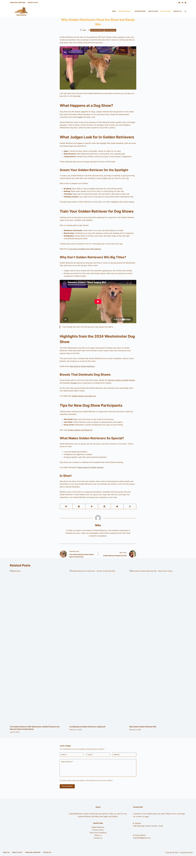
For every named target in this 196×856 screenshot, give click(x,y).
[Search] (185, 11)
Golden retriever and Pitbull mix (80, 430)
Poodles (74, 383)
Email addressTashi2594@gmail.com (142, 836)
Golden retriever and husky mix (84, 396)
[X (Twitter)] (79, 506)
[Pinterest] (185, 2)
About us (98, 835)
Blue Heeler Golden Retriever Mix (142, 727)
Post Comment (67, 786)
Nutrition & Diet (140, 11)
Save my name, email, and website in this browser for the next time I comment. (87, 780)
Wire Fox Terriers (114, 380)
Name (64, 755)
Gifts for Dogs (165, 11)
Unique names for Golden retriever (90, 467)
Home (114, 11)
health (80, 117)
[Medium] (182, 2)
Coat (66, 151)
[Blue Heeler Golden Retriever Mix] (157, 646)
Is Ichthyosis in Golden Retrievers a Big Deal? (88, 727)
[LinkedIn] (104, 506)
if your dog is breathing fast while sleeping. (84, 249)
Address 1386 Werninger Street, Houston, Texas (148, 824)
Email (89, 755)
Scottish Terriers (128, 380)
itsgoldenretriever (186, 852)
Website (116, 755)
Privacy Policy (33, 2)
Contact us (177, 11)
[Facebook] (179, 2)
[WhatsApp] (117, 506)
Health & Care (153, 11)
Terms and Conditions (17, 2)
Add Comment (67, 762)
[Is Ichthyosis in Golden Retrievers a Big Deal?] (98, 646)
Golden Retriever (124, 11)
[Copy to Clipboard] (130, 506)
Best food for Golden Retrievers (82, 366)
